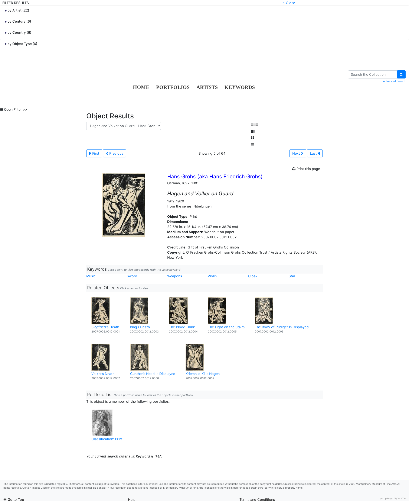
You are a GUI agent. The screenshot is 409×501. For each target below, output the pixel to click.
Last (314, 153)
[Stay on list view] (252, 144)
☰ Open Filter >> (13, 109)
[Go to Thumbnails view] (252, 131)
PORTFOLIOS (173, 87)
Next (296, 153)
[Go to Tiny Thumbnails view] (254, 125)
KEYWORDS (240, 87)
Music (91, 276)
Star (292, 276)
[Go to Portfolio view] (252, 138)
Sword (132, 276)
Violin (212, 276)
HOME (141, 87)
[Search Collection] (401, 74)
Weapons (174, 276)
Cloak (253, 276)
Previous (115, 153)
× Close (288, 3)
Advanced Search (394, 81)
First (95, 153)
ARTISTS (207, 87)
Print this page (307, 169)
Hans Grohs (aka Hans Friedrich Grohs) (215, 176)
